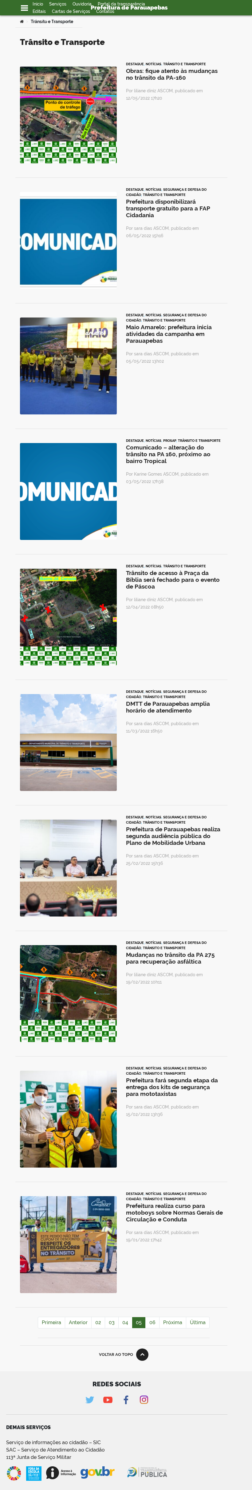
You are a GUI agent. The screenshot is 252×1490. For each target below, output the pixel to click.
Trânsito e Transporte (184, 64)
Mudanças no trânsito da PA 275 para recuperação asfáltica (170, 958)
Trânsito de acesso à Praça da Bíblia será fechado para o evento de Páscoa (173, 579)
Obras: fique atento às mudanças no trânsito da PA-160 (172, 74)
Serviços (57, 4)
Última (198, 1322)
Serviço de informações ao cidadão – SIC (53, 1442)
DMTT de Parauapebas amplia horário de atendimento (168, 707)
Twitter (89, 1399)
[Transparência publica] (147, 1473)
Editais (39, 11)
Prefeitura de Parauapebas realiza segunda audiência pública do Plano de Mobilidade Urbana (173, 836)
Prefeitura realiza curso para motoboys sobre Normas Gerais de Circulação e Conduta (174, 1212)
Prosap (169, 440)
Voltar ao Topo (116, 1354)
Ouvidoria (82, 4)
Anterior (78, 1322)
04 (125, 1322)
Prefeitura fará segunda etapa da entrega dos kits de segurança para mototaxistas (172, 1087)
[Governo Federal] (103, 1472)
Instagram (144, 1399)
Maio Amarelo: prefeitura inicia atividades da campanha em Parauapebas (169, 334)
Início (38, 4)
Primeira (51, 1322)
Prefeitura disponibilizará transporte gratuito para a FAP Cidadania (168, 208)
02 (98, 1322)
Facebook (125, 1399)
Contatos (105, 11)
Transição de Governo (55, 18)
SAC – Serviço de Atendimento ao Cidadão (55, 1450)
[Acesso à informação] (61, 1472)
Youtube (107, 1399)
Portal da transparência (121, 4)
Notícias (153, 64)
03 (112, 1322)
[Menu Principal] (24, 8)
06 (152, 1322)
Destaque (135, 64)
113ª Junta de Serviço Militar (38, 1457)
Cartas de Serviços (71, 11)
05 (139, 1322)
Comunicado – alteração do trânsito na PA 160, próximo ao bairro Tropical (168, 454)
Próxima (172, 1322)
